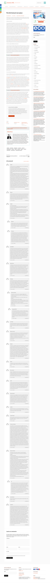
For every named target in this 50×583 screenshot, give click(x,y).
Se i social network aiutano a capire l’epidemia (38, 91)
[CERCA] (45, 3)
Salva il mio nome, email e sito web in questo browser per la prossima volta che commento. (16, 555)
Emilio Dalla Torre (35, 578)
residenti (12, 83)
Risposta (27, 200)
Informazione (35, 63)
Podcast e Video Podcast (12, 6)
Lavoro (35, 70)
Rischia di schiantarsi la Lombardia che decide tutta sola (25, 123)
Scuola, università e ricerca (37, 80)
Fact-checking (31, 6)
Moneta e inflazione (36, 73)
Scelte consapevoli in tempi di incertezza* (38, 96)
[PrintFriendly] (0, 10)
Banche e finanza (36, 45)
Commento (8, 538)
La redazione (36, 6)
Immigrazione (35, 60)
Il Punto (7, 122)
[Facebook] (0, 5)
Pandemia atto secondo (16, 122)
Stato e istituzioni (36, 83)
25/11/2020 (12, 403)
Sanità (35, 78)
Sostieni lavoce (42, 6)
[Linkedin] (0, 8)
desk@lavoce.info (21, 570)
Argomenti (6, 6)
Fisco (35, 55)
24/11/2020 (12, 200)
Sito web (7, 551)
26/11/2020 (12, 447)
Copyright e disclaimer (21, 574)
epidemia (13, 79)
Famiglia (35, 53)
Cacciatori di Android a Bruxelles (37, 134)
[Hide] (0, 13)
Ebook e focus (25, 6)
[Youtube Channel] (39, 569)
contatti (18, 85)
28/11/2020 (14, 318)
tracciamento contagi (19, 150)
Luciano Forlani (12, 415)
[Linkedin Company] (38, 569)
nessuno (15, 77)
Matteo (11, 192)
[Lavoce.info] (9, 3)
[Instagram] (36, 569)
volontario (28, 79)
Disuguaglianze (36, 50)
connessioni (10, 96)
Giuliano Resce (10, 131)
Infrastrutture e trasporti (37, 65)
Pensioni (35, 75)
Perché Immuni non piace (14, 13)
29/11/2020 (13, 493)
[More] (0, 12)
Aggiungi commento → (26, 161)
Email (34, 37)
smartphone (25, 98)
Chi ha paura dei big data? (36, 126)
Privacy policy (20, 575)
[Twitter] (0, 6)
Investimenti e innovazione (37, 68)
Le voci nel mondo (35, 573)
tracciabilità (7, 77)
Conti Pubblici (36, 48)
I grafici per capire (19, 6)
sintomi (7, 98)
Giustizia (35, 58)
